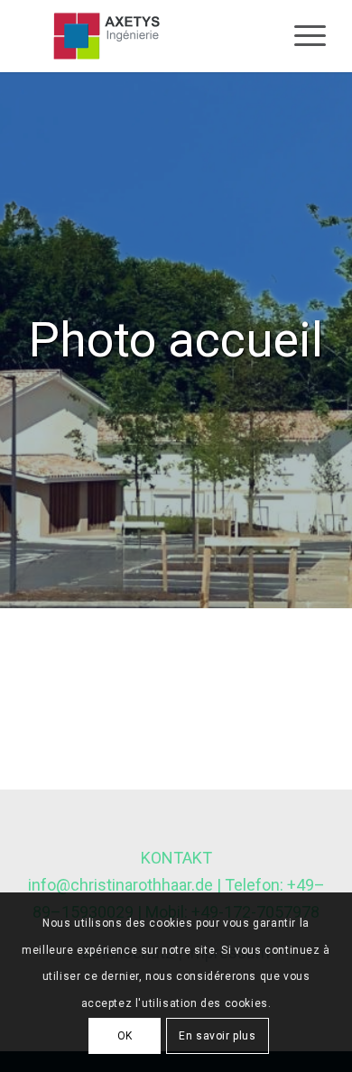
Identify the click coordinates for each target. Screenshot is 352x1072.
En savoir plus (217, 1036)
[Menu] (301, 36)
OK (125, 1036)
